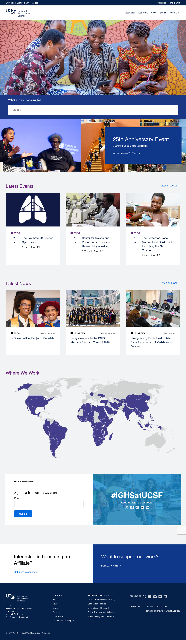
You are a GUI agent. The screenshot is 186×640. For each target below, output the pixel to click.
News (153, 12)
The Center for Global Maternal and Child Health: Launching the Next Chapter (158, 244)
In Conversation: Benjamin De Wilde (32, 338)
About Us (174, 12)
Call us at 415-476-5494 (156, 606)
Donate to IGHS (109, 565)
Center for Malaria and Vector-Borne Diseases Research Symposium (96, 242)
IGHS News (79, 333)
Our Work (143, 12)
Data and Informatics (97, 603)
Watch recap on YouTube (125, 153)
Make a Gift (175, 2)
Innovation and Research (98, 608)
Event (17, 233)
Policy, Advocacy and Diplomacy (101, 612)
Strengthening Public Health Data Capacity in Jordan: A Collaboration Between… (152, 342)
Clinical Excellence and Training (101, 599)
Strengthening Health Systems (101, 616)
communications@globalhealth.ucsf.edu (163, 610)
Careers (56, 612)
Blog (17, 333)
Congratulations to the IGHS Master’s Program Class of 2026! (90, 340)
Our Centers (58, 616)
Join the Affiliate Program (63, 620)
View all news (169, 282)
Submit (23, 513)
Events (163, 12)
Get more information (25, 572)
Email (17, 498)
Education (130, 12)
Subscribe (161, 2)
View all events (169, 185)
